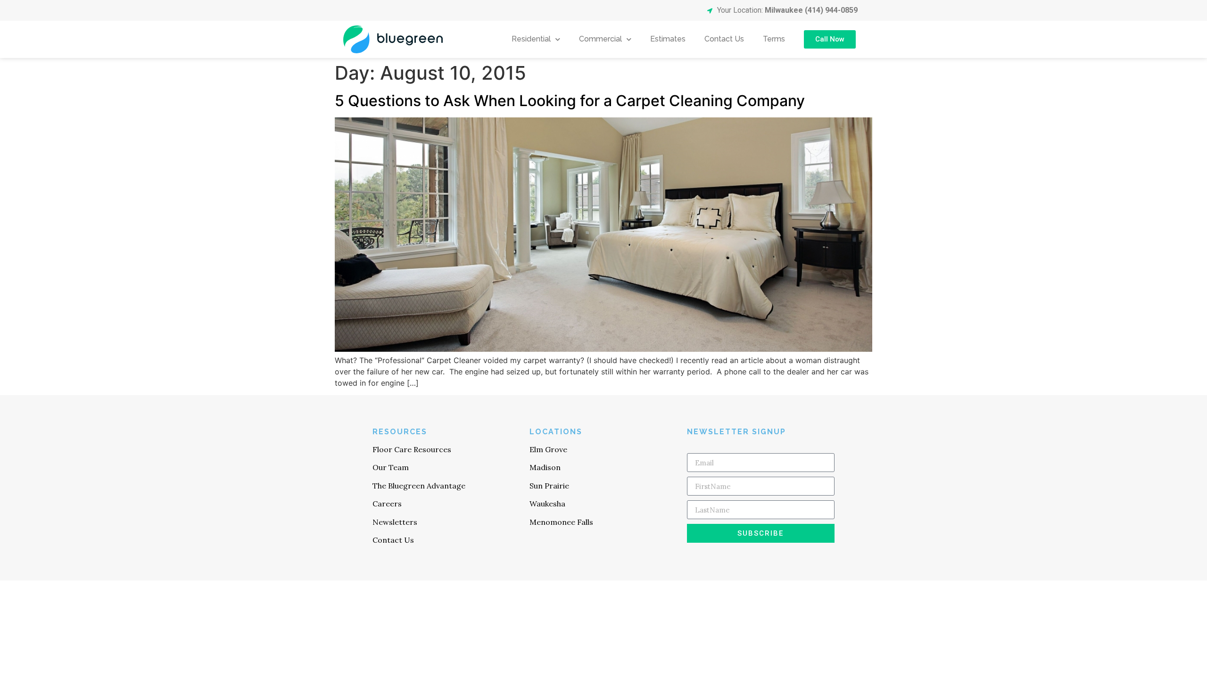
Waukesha (547, 503)
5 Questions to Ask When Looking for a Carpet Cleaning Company (570, 100)
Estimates (668, 38)
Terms (774, 38)
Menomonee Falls (561, 522)
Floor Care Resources (411, 449)
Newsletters (394, 522)
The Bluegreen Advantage (418, 485)
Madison (545, 467)
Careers (387, 503)
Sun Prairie (549, 485)
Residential (531, 38)
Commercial (600, 38)
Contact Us (724, 38)
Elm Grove (548, 449)
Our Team (390, 467)
